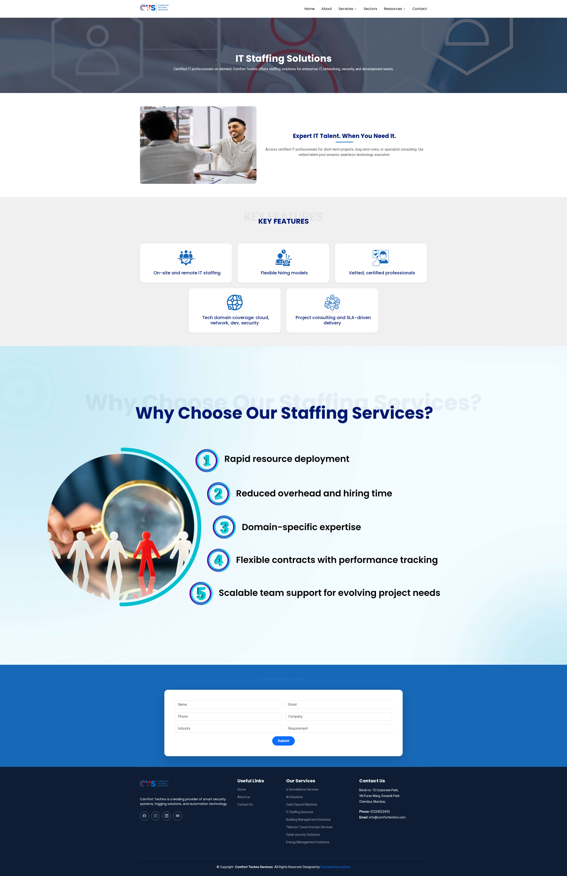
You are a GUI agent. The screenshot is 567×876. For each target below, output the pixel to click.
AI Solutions (294, 796)
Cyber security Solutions (303, 834)
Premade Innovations (335, 867)
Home (309, 8)
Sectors (370, 8)
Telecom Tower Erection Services (309, 827)
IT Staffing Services (299, 812)
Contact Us (245, 804)
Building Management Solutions (308, 819)
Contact (419, 8)
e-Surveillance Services (302, 789)
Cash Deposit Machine (301, 804)
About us (243, 796)
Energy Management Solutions (307, 842)
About (326, 8)
